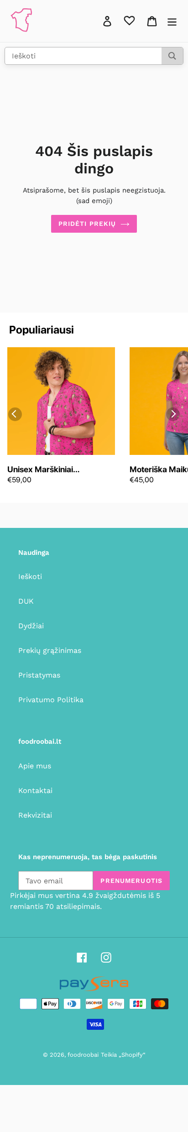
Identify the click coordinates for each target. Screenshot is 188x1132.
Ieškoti (30, 576)
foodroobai (83, 1054)
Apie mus (34, 766)
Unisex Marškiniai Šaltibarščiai (40, 469)
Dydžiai (31, 625)
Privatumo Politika (51, 699)
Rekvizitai (35, 815)
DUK (26, 601)
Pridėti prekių (87, 223)
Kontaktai (35, 790)
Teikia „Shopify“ (123, 1054)
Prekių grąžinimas (49, 650)
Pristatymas (39, 675)
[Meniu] (172, 21)
